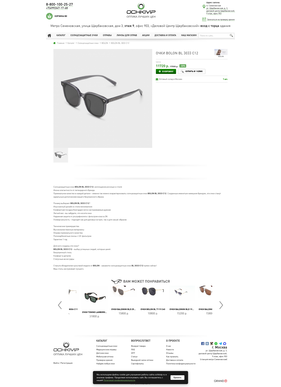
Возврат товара (138, 346)
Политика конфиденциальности (181, 363)
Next (221, 305)
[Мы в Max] (224, 343)
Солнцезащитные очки (84, 35)
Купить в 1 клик (194, 71)
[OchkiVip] (141, 8)
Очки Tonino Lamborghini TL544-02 (88, 312)
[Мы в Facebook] (202, 343)
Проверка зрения (104, 360)
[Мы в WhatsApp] (215, 343)
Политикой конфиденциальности (119, 380)
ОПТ (133, 353)
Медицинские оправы (106, 349)
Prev (60, 305)
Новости (170, 349)
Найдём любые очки (105, 363)
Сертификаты (137, 363)
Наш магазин (189, 35)
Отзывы (169, 353)
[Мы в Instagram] (211, 343)
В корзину (167, 71)
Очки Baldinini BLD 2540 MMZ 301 (203, 309)
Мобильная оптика (104, 356)
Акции (146, 35)
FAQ (133, 349)
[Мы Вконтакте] (207, 343)
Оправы (107, 35)
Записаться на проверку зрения (221, 19)
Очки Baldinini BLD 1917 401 (171, 309)
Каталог (60, 35)
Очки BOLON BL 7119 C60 (140, 309)
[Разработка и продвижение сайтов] (220, 381)
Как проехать (172, 356)
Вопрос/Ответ (140, 341)
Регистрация (66, 363)
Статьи (134, 356)
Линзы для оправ (127, 35)
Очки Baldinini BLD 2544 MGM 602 (116, 309)
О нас (168, 346)
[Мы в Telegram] (220, 343)
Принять (177, 377)
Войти (56, 363)
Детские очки (102, 353)
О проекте (173, 341)
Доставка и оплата (165, 35)
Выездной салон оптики (142, 360)
